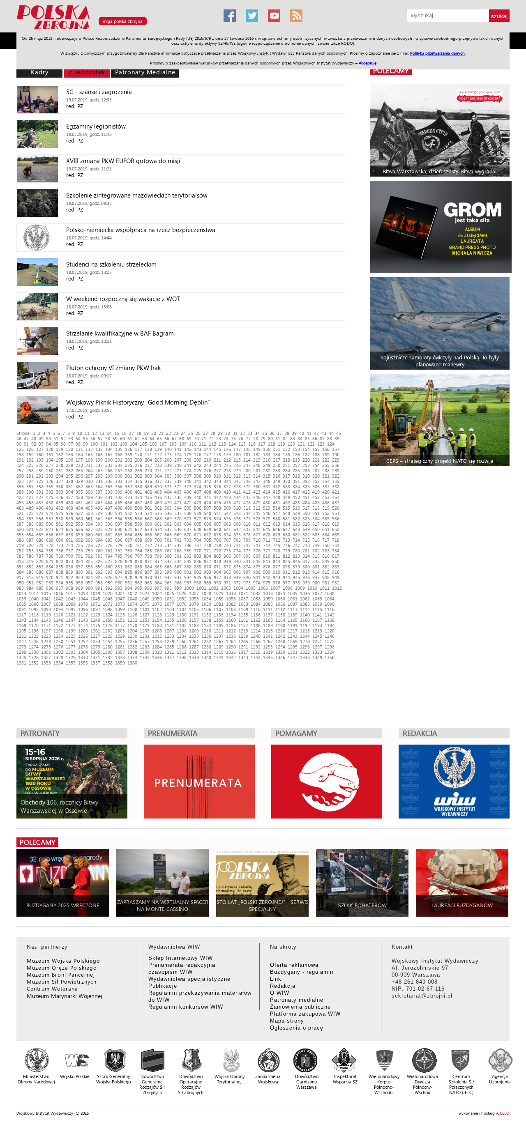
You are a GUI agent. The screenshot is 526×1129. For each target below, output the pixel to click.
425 (49, 497)
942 (266, 577)
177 (207, 454)
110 (192, 443)
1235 (194, 636)
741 (237, 545)
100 (94, 443)
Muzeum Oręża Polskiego (62, 967)
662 (109, 534)
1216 (280, 630)
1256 (132, 641)
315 (266, 475)
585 (326, 518)
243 (207, 465)
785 (20, 556)
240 (178, 465)
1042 (58, 598)
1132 (206, 614)
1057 (243, 598)
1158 (206, 620)
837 (207, 561)
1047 (120, 598)
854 (49, 566)
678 (266, 534)
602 (168, 524)
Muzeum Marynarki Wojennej (64, 996)
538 (187, 513)
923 (79, 577)
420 (326, 491)
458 (49, 502)
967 (187, 582)
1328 (58, 657)
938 (227, 577)
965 (168, 582)
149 (257, 449)
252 (296, 465)
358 (40, 486)
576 (237, 518)
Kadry (39, 72)
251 (286, 465)
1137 (268, 614)
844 (276, 561)
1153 (145, 620)
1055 (219, 598)
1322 (305, 652)
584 (316, 518)
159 (30, 454)
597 (118, 524)
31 (235, 433)
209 (197, 459)
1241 (268, 636)
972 (237, 582)
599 (138, 524)
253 (306, 465)
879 (296, 566)
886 (40, 572)
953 (49, 582)
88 (329, 438)
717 (326, 540)
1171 (46, 625)
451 (306, 497)
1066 (34, 604)
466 (128, 502)
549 (296, 513)
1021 (120, 593)
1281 (120, 646)
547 (276, 513)
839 (227, 561)
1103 (169, 609)
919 (40, 577)
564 (118, 518)
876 (266, 566)
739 (217, 545)
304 (158, 475)
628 (99, 529)
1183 (194, 625)
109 (183, 443)
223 (335, 459)
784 (335, 550)
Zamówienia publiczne (300, 1007)
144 (207, 449)
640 (217, 529)
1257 (145, 641)
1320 (280, 652)
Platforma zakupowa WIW (305, 1014)
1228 (108, 636)
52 (63, 438)
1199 (71, 630)
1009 (300, 588)
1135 (243, 614)
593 (79, 524)
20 (153, 433)
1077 (169, 604)
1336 (157, 657)
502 (158, 507)
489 (30, 507)
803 (197, 556)
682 (306, 534)
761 (109, 550)
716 (316, 540)
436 (158, 497)
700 (158, 540)
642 (237, 529)
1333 (120, 657)
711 (266, 540)
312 (237, 475)
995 (138, 588)
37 (279, 433)
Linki (276, 979)
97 (70, 443)
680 (286, 534)
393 (59, 491)
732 (148, 545)
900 (178, 572)
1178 (132, 625)
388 (335, 486)
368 (138, 486)
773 (227, 550)
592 (69, 524)
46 (18, 438)
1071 (95, 604)
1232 (157, 636)
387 (326, 486)
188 (316, 454)
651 (326, 529)
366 (118, 486)
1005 (251, 588)
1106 (206, 609)
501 (148, 507)
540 (207, 513)
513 (266, 507)
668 (168, 534)
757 (69, 550)
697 (128, 540)
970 (217, 582)
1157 (194, 620)
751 (335, 545)
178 (217, 454)
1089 (317, 604)
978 (296, 582)
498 (118, 507)
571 (187, 518)
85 (307, 438)
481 (276, 502)
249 (266, 465)
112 (212, 443)
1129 (169, 614)
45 (338, 433)
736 (187, 545)
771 (207, 550)
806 (227, 556)
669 (178, 534)
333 (118, 481)
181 (247, 454)
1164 (280, 620)
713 (286, 540)
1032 (256, 593)
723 (59, 545)
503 (168, 507)
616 (306, 524)
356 (20, 486)
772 (217, 550)
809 (257, 556)
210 (207, 459)
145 (217, 449)
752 (20, 550)
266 (109, 470)
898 (158, 572)
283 (276, 470)
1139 (293, 614)
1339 (194, 657)
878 (286, 566)
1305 (95, 652)
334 (128, 481)
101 (104, 443)
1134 (231, 614)
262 (69, 470)
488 (20, 507)
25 (190, 433)
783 (326, 550)
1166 (305, 620)
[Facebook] (230, 15)
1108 (231, 609)
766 (158, 550)
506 (197, 507)
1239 (243, 636)
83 (292, 438)
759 (89, 550)
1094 (58, 609)
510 (237, 507)
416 (286, 491)
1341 (219, 657)
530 (109, 513)
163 (69, 454)
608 (227, 524)
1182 (182, 625)
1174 (83, 625)
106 (153, 443)
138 (148, 449)
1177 (120, 625)
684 (326, 534)
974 (257, 582)
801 (178, 556)
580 (276, 518)
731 (138, 545)
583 (306, 518)
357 (30, 486)
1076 (157, 604)
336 (148, 481)
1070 (83, 604)
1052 (182, 598)
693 (89, 540)
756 (59, 550)
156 (326, 449)
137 (138, 449)
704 (197, 540)
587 (20, 524)
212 (227, 459)
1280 (108, 646)
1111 (268, 609)
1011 (325, 588)
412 (247, 491)
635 (168, 529)
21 (161, 433)
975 (266, 582)
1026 (182, 593)
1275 (46, 646)
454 (335, 497)
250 (276, 465)
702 (178, 540)
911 (286, 572)
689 (49, 540)
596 (109, 524)
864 (148, 566)
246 (237, 465)
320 (316, 475)
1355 (71, 662)
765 (148, 550)
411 (237, 491)
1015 (46, 593)
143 (197, 449)
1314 (206, 652)
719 (20, 545)
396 (89, 491)
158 (20, 454)
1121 (71, 614)
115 (242, 443)
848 (316, 561)
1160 (231, 620)
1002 (214, 588)
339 (178, 481)
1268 (280, 641)
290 (20, 475)
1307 (120, 652)
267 (118, 470)
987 (59, 588)
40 (301, 433)
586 (335, 518)
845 (286, 561)
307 (187, 475)
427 (69, 497)
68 (181, 438)
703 (187, 540)
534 (148, 513)
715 (306, 540)
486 (326, 502)
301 (128, 475)
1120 (58, 614)
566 (138, 518)
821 (49, 561)
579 (266, 518)
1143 (21, 620)
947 (316, 577)
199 (99, 459)
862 (128, 566)
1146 (58, 620)
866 (168, 566)
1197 (46, 630)
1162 (256, 620)
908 (257, 572)
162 (59, 454)
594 (89, 524)
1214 (256, 630)
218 (286, 459)
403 (158, 491)
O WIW (279, 993)
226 (40, 465)
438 (178, 497)
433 (128, 497)
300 (118, 475)
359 (49, 486)
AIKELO (503, 1113)
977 (286, 582)
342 (207, 481)
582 (296, 518)
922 (69, 577)
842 (257, 561)
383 (286, 486)
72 (211, 438)
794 (109, 556)
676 (247, 534)
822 (59, 561)
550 (306, 513)
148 (247, 449)
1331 (95, 657)
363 (89, 486)
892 (99, 572)
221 (316, 459)
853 (40, 566)
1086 (280, 604)
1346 (280, 657)
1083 (243, 604)
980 (316, 582)
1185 (219, 625)
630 (118, 529)
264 (89, 470)
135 (118, 449)
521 (20, 513)
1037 (317, 593)
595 (99, 524)
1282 (132, 646)
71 (203, 438)
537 (178, 513)
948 (326, 577)
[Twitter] (252, 15)
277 (217, 470)
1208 (182, 630)
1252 (83, 641)
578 (257, 518)
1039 (21, 598)
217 (276, 459)
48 (33, 438)
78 (255, 438)
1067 (46, 604)
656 (49, 534)
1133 (219, 614)
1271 (317, 641)
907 (247, 572)
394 (69, 491)
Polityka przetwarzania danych (437, 53)
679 (276, 534)
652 (335, 529)
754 (40, 550)
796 (128, 556)
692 (79, 540)
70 (196, 438)
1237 (219, 636)
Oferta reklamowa (294, 965)
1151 (120, 620)
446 (257, 497)
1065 (21, 604)
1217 (293, 630)
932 (168, 577)
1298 (330, 646)
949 (335, 577)
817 (335, 556)
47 (26, 438)
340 (187, 481)
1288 (206, 646)
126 (30, 449)
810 (266, 556)
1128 (157, 614)
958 (99, 582)
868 (187, 566)
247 (247, 465)
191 (20, 459)
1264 (231, 641)
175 (187, 454)
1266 (256, 641)
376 (217, 486)
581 (286, 518)
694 (99, 540)
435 (148, 497)
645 (266, 529)
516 (296, 507)
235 (128, 465)
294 (59, 475)
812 (286, 556)
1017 (71, 593)
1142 (330, 614)
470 (168, 502)
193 (40, 459)
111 (202, 443)
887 (49, 572)
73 (218, 438)
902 (197, 572)
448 (276, 497)
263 (79, 470)
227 (49, 465)
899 (168, 572)
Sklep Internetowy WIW (180, 958)
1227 (95, 636)
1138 (280, 614)
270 (148, 470)
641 (227, 529)
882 (326, 566)
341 (197, 481)
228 (59, 465)
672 (207, 534)
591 (59, 524)
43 (323, 433)
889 (69, 572)
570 (178, 518)
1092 (34, 609)
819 (30, 561)
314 (257, 475)
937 (217, 577)
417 (296, 491)
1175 (95, 625)
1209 (194, 630)
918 (30, 577)
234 (118, 465)
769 (187, 550)
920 (49, 577)
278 (227, 470)
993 (118, 588)
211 (217, 459)
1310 (157, 652)
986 (49, 588)
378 (237, 486)
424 (40, 497)
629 (109, 529)
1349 (317, 657)
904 (217, 572)
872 (227, 566)
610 (247, 524)
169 (128, 454)
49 (41, 438)
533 (138, 513)
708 (237, 540)
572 (197, 518)
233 (109, 465)
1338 (182, 657)
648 (296, 529)
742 (247, 545)
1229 (120, 636)
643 (247, 529)
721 (40, 545)
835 (187, 561)
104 (133, 443)
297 (89, 475)
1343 (243, 657)
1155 (169, 620)
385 (306, 486)
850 (335, 561)
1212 (231, 630)
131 (79, 449)
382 (276, 486)
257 (20, 470)
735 (178, 545)
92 (33, 443)
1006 (263, 588)
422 (20, 497)
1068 (58, 604)
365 (109, 486)
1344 (256, 657)
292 (40, 475)
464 (109, 502)
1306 (108, 652)
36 (272, 433)
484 (306, 502)
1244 (305, 636)
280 (247, 470)
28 (212, 433)
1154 (157, 620)
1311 (169, 652)
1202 (108, 630)
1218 (305, 630)
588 (30, 524)
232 (99, 465)
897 (148, 572)
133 (99, 449)
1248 (34, 641)
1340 (206, 657)
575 (227, 518)
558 (59, 518)
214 (247, 459)
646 (276, 529)
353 (316, 481)
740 (227, 545)
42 (316, 433)
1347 (293, 657)
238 (158, 465)
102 (114, 443)
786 (30, 556)
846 (296, 561)
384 (296, 486)
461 (79, 502)
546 (266, 513)
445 (247, 497)
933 (178, 577)
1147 (71, 620)
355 (335, 481)
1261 (194, 641)
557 (49, 518)
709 (247, 540)
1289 (219, 646)
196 (69, 459)
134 (109, 449)
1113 (293, 609)
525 (59, 513)
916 (335, 572)
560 (79, 518)
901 (187, 572)
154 (306, 449)
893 (109, 572)
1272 (330, 641)
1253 (95, 641)
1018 (83, 593)
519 (326, 507)
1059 (268, 598)
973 (247, 582)
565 (128, 518)
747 (296, 545)
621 (30, 529)
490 (40, 507)
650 (316, 529)
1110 (256, 609)
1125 (120, 614)
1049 (145, 598)
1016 (58, 593)
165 (89, 454)
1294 (280, 646)
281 (257, 470)
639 (207, 529)
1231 (145, 636)
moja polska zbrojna (123, 21)
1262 (206, 641)
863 (138, 566)
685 (335, 534)
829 (128, 561)
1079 (194, 604)
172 (158, 454)
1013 (21, 593)
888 (59, 572)
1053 (194, 598)
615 (296, 524)
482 (286, 502)
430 (99, 497)
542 (227, 513)
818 (20, 561)
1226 (83, 636)
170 (138, 454)
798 (148, 556)
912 (296, 572)
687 (30, 540)
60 (122, 438)
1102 (157, 609)
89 (337, 438)
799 (158, 556)
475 (217, 502)
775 (247, 550)
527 (79, 513)
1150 (108, 620)
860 (109, 566)
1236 (206, 636)
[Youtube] (274, 15)
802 (187, 556)
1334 (132, 657)
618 (326, 524)
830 (138, 561)
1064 (330, 598)
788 (49, 556)
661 (99, 534)
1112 (280, 609)
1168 (330, 620)
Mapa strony (287, 1021)
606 (207, 524)
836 (197, 561)
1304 (83, 652)
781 (306, 550)
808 (247, 556)
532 (128, 513)
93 (41, 443)
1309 (145, 652)
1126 (132, 614)
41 (309, 433)
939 (237, 577)
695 (109, 540)
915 (326, 572)
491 (49, 507)
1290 (231, 646)
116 (252, 443)
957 (89, 582)
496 (99, 507)
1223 (46, 636)
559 (69, 518)
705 (207, 540)
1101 (145, 609)
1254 (108, 641)
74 (226, 438)
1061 (293, 598)
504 (178, 507)
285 (296, 470)
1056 (231, 598)
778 (276, 550)
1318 (256, 652)
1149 (95, 620)
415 (276, 491)
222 (326, 459)
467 (138, 502)
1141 (317, 614)
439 (187, 497)
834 (178, 561)
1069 (71, 604)
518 (316, 507)
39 (294, 433)
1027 (194, 593)
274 (187, 470)
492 (59, 507)
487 (335, 502)
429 (89, 497)
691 (69, 540)
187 (306, 454)
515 (286, 507)
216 (266, 459)
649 (306, 529)
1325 (21, 657)
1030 (231, 593)
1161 (243, 620)
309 (207, 475)
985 (40, 588)
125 (20, 449)
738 (207, 545)
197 (79, 459)
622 (40, 529)
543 (237, 513)
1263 (219, 641)
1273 (21, 646)
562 (99, 518)
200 (109, 459)
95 (55, 443)
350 (286, 481)
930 (148, 577)
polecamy (390, 70)
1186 (231, 625)
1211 (219, 630)
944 (286, 577)
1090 (330, 604)
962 (138, 582)
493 (69, 507)
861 (118, 566)
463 (99, 502)
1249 (46, 641)
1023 (145, 593)
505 (187, 507)
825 (89, 561)
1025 (169, 593)
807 (237, 556)
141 (178, 449)
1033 (268, 593)
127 (40, 449)
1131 (194, 614)
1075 (145, 604)
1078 (182, 604)
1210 (206, 630)
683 (316, 534)
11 (87, 433)
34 (257, 433)
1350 (330, 657)
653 (20, 534)
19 (146, 433)
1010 (312, 588)
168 (118, 454)
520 (335, 507)
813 (296, 556)
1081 (219, 604)
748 (306, 545)
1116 (330, 609)
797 (138, 556)
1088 (305, 604)
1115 (317, 609)
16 (124, 433)
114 (232, 443)
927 (118, 577)
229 (69, 465)
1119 (46, 614)
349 (276, 481)
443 (227, 497)
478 (247, 502)
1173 (71, 625)
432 (118, 497)
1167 (317, 620)
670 (187, 534)
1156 (182, 620)
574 (217, 518)
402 (148, 491)
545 (257, 513)
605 (197, 524)
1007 (275, 588)
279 (237, 470)
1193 (317, 625)
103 (123, 443)
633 (148, 529)
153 (296, 449)
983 (20, 588)
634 (158, 529)
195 (59, 459)
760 (99, 550)
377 (227, 486)
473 (197, 502)
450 (296, 497)
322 (335, 475)
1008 (288, 588)
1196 (34, 630)
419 (316, 491)
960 (118, 582)
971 (227, 582)
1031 (243, 593)
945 (296, 577)
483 (296, 502)
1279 (95, 646)
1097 (95, 609)
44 (331, 433)
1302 (58, 652)
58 (107, 438)
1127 (145, 614)
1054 (206, 598)
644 (257, 529)
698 (138, 540)
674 (227, 534)
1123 (95, 614)
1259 (169, 641)
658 (69, 534)
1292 (256, 646)
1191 (293, 625)
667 (158, 534)
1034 (280, 593)
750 (326, 545)
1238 (231, 636)
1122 (83, 614)
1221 (21, 636)
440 (197, 497)
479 (257, 502)
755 (49, 550)
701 (168, 540)
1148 (83, 620)
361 (69, 486)
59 (115, 438)
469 (158, 502)
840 (237, 561)
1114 (305, 609)
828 (118, 561)
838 (217, 561)
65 (159, 438)
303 (148, 475)
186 (296, 454)
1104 (182, 609)
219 (296, 459)
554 (20, 518)
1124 (108, 614)
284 (286, 470)
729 (118, 545)
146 (227, 449)
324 (30, 481)
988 (69, 588)
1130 (182, 614)
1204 (132, 630)
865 (158, 566)
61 (129, 438)
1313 (194, 652)
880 (306, 566)
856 (69, 566)
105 (143, 443)
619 (335, 524)
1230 (132, 636)
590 (49, 524)
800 (168, 556)
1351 (21, 662)
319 (306, 475)
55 (85, 438)
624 (59, 529)
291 (30, 475)
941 (257, 577)
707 (227, 540)
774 (237, 550)
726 (89, 545)
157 (335, 449)
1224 (58, 636)
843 (266, 561)
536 (168, 513)
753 (30, 550)
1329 (71, 657)
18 (138, 433)
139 (158, 449)
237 (148, 465)
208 (187, 459)
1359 (120, 662)
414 (266, 491)
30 (227, 433)
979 (306, 582)
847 (306, 561)
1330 (83, 657)
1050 (157, 598)
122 (311, 443)
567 (148, 518)
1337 (169, 657)
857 (79, 566)
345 (237, 481)
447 (266, 497)
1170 (34, 625)
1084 (256, 604)
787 (40, 556)
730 (128, 545)
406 (187, 491)
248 (257, 465)
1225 (71, 636)
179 (227, 454)
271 (158, 470)
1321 (293, 652)
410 (227, 491)
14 (109, 433)
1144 (34, 620)
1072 (108, 604)
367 (128, 486)
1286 (182, 646)
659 (79, 534)
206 (168, 459)
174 (178, 454)
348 (266, 481)
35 (264, 433)
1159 (219, 620)
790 (69, 556)
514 (276, 507)
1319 (268, 652)
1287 (194, 646)
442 (217, 497)
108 (173, 443)
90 (18, 443)
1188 (256, 625)
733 (158, 545)
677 (257, 534)
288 (326, 470)
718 (335, 540)
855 (59, 566)
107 (163, 443)
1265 (243, 641)
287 (316, 470)
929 (138, 577)
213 (237, 459)
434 (138, 497)
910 (276, 572)
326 (49, 481)
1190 (280, 625)
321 (326, 475)
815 (316, 556)
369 (148, 486)
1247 (21, 641)
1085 (268, 604)
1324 (330, 652)
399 (118, 491)
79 (263, 438)
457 (40, 502)
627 (89, 529)
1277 (71, 646)
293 (49, 475)
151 (276, 449)
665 (138, 534)
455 (20, 502)
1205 (145, 630)
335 (138, 481)
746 (286, 545)
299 (109, 475)
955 (69, 582)
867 (178, 566)
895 (128, 572)
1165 (293, 620)
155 (316, 449)
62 (137, 438)
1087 (293, 604)
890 (79, 572)
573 (207, 518)
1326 (34, 657)
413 (257, 491)
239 (168, 465)
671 (197, 534)
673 (217, 534)
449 (286, 497)
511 (247, 507)
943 (276, 577)
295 (69, 475)
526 (69, 513)
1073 (120, 604)
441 (207, 497)
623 (49, 529)
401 (138, 491)
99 (85, 443)
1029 (219, 593)
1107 (219, 609)
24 (183, 433)
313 (247, 475)
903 (207, 572)
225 (30, 465)
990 (89, 588)
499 (128, 507)
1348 (305, 657)
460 (69, 502)
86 (314, 438)
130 (69, 449)
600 (148, 524)
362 (79, 486)
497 (109, 507)
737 (197, 545)
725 (79, 545)
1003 (226, 588)
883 (335, 566)
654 (30, 534)
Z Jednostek (87, 72)
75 (233, 438)
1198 (58, 630)
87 (322, 438)
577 (247, 518)
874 (247, 566)
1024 (157, 593)
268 (128, 470)
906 (237, 572)
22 (168, 433)
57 (100, 438)
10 (79, 433)
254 (316, 465)
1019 (95, 593)
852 (30, 566)
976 (276, 582)
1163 (268, 620)
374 (197, 486)
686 (20, 540)
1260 (182, 641)
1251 (71, 641)
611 (257, 524)
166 (99, 454)
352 (306, 481)
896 (138, 572)
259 (40, 470)
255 (326, 465)
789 (59, 556)
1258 (157, 641)
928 (128, 577)
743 (257, 545)
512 (257, 507)
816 (326, 556)
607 (217, 524)
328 (69, 481)
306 (178, 475)
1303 (71, 652)
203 (138, 459)
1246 (330, 636)
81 (277, 438)
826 (99, 561)
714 (296, 540)
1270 (305, 641)
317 (286, 475)
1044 (83, 598)
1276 (58, 646)
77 (248, 438)
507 (207, 507)
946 (306, 577)
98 (78, 443)
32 (242, 433)
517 (306, 507)
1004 (238, 588)
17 (131, 433)
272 (168, 470)
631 (128, 529)
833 (168, 561)
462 (89, 502)
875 (257, 566)
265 (99, 470)
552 (326, 513)
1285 (169, 646)
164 (79, 454)
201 (118, 459)
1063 (317, 598)
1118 (34, 614)
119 (281, 443)
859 (99, 566)
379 (247, 486)
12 (94, 433)
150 (266, 449)
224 (20, 465)
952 (40, 582)
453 (326, 497)
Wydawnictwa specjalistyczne (189, 979)
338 (168, 481)
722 (49, 545)
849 (326, 561)
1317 (243, 652)
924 (89, 577)
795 (118, 556)
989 (79, 588)
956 (79, 582)
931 (158, 577)
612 (266, 524)
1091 (21, 609)
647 (286, 529)
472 (187, 502)
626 (79, 529)
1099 (120, 609)
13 (101, 433)
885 (30, 572)
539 (197, 513)
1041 (46, 598)
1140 (305, 614)
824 (79, 561)
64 (152, 438)
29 (220, 433)
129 (59, 449)
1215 (268, 630)
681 (296, 534)
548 (286, 513)
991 (99, 588)
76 (240, 438)
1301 (46, 652)
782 (316, 550)
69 (189, 438)
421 (335, 491)
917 (20, 577)
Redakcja (282, 986)
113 (222, 443)
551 (316, 513)
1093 (46, 609)
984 (30, 588)
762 (118, 550)
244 (217, 465)
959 (109, 582)
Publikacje (162, 986)
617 (316, 524)
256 (335, 465)
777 (266, 550)
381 (266, 486)
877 (276, 566)
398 (109, 491)
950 (20, 582)
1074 (132, 604)
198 (89, 459)
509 (227, 507)
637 (187, 529)
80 (270, 438)
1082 (231, 604)
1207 (169, 630)
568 (158, 518)
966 (178, 582)
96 (63, 443)
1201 (95, 630)
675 (237, 534)
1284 (157, 646)
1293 (268, 646)
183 (266, 454)
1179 (145, 625)
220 (306, 459)
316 (276, 475)
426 (59, 497)
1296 (305, 646)
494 (79, 507)
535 (158, 513)
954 (59, 582)
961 (128, 582)
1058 (256, 598)
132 (89, 449)
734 (168, 545)
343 (217, 481)
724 (69, 545)
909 (266, 572)
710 (257, 540)
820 (40, 561)
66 (166, 438)
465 (118, 502)
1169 (21, 625)
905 (227, 572)
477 (237, 502)
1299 (21, 652)
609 (237, 524)
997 (158, 588)
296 (79, 475)
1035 (293, 593)
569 (168, 518)
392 (49, 491)
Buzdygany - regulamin (301, 972)
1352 (34, 662)
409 (217, 491)
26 (198, 433)
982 (335, 582)
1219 (317, 630)
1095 (71, 609)
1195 (21, 630)
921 (59, 577)
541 (217, 513)
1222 (34, 636)
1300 (34, 652)
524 (49, 513)
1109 (243, 609)
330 (89, 481)
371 (168, 486)
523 (40, 513)
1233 (169, 636)
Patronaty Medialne (145, 72)
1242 (280, 636)
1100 (132, 609)
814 (306, 556)
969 (207, 582)
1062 (305, 598)
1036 (305, 593)
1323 (317, 652)
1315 (219, 652)
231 (89, 465)
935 (197, 577)
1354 (58, 662)
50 (48, 438)
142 (187, 449)
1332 (108, 657)
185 (286, 454)
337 (158, 481)
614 (286, 524)
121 (301, 443)
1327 (46, 657)
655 (40, 534)
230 (79, 465)
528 (89, 513)
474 (207, 502)
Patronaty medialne (296, 1000)
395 (79, 491)
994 (128, 588)
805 (217, 556)
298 (99, 475)
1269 (293, 641)
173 (168, 454)
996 (148, 588)
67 (174, 438)
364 (99, 486)
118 (271, 443)
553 (335, 513)
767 (168, 550)
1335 (145, 657)
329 (79, 481)
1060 (280, 598)
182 (257, 454)
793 (99, 556)
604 (187, 524)
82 (285, 438)
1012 (337, 588)
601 (158, 524)
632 (138, 529)
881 (316, 566)
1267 (268, 641)
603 (178, 524)
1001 (201, 588)
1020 (108, 593)
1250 (58, 641)
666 (148, 534)
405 (178, 491)
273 (178, 470)
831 (148, 561)
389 (20, 491)
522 (30, 513)
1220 (330, 630)
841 (247, 561)
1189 (268, 625)
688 (40, 540)
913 (306, 572)
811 (276, 556)
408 (207, 491)
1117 (21, 614)
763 (128, 550)
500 (138, 507)
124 (331, 443)
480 (266, 502)
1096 (83, 609)
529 (99, 513)
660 (89, 534)
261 (59, 470)
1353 (46, 662)
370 (158, 486)
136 (128, 449)
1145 (46, 620)
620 (20, 529)
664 (128, 534)
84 (300, 438)
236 (138, 465)
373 (187, 486)
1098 (108, 609)
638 (197, 529)
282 (266, 470)
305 (168, 475)
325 (40, 481)
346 (247, 481)
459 (59, 502)
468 (148, 502)
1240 (256, 636)
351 (296, 481)
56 (92, 438)
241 (187, 465)
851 (20, 566)
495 (89, 507)
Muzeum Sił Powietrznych (62, 981)
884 (20, 572)
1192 (305, 625)
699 (148, 540)
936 (207, 577)
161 (49, 454)
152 (286, 449)
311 (227, 475)
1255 (120, 641)
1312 (182, 652)
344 (227, 481)
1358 (108, 662)
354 (326, 481)
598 (128, 524)
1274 (34, 646)
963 (148, 582)
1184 (206, 625)
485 (316, 502)
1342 (231, 657)
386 (316, 486)
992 (109, 588)
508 (217, 507)
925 (99, 577)
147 (237, 449)
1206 (157, 630)
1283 (145, 646)
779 (286, 550)
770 (197, 550)
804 (207, 556)
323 (20, 481)
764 (138, 550)
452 (316, 497)
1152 (132, 620)
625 (69, 529)
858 (89, 566)
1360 (132, 662)
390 (30, 491)
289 (335, 470)
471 (178, 502)
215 (257, 459)
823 (69, 561)
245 (227, 465)
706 (217, 540)
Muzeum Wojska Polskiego (63, 960)
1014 (34, 593)
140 (168, 449)
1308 (132, 652)
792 (89, 556)
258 (30, 470)
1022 (132, 593)
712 (276, 540)
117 (261, 443)
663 (118, 534)
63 (144, 438)
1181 (169, 625)
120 (291, 443)
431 (109, 497)
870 (207, 566)
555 (30, 518)
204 (148, 459)
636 (178, 529)
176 (197, 454)
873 (237, 566)
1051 (169, 598)
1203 (120, 630)
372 (178, 486)
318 (296, 475)
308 (197, 475)
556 (40, 518)
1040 (34, 598)
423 (30, 497)
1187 (243, 625)
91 (26, 443)
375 (207, 486)
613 (276, 524)
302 (138, 475)
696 (118, 540)
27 (205, 433)
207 (178, 459)
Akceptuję (367, 62)
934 (187, 577)
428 (79, 497)
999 (178, 588)
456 (30, 502)
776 (257, 550)
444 (237, 497)
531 (118, 513)
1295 (293, 646)
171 (148, 454)
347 (257, 481)
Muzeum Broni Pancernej (61, 974)
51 (55, 438)
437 (168, 497)
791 (79, 556)
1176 (108, 625)
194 (49, 459)
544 (247, 513)
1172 (58, 625)
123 (321, 443)
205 (158, 459)
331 (99, 481)
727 (99, 545)
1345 (268, 657)
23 (175, 433)
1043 (71, 598)
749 (316, 545)
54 (78, 438)
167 (109, 454)
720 (30, 545)
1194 (330, 625)
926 (109, 577)
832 (158, 561)
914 (316, 572)
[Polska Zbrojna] (115, 28)
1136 (256, 614)
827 (109, 561)
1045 (95, 598)
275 (197, 470)
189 (326, 454)
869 (197, 566)
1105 (194, 609)
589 (40, 524)
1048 (132, 598)
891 (89, 572)
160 (40, 454)
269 (138, 470)
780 (296, 550)
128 (49, 449)
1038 (330, 593)
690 (59, 540)
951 (30, 582)
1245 (317, 636)
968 (197, 582)
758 (79, 550)
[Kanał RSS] (296, 15)
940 (247, 577)
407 (197, 491)
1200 (83, 630)
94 (48, 443)
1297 (317, 646)
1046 (108, 598)
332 (109, 481)
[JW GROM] (441, 227)
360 (59, 486)
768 (178, 550)
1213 (243, 630)
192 (30, 459)
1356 (83, 662)
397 (99, 491)
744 (266, 545)
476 (227, 502)
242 (197, 465)
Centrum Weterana (52, 988)
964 (158, 582)
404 (168, 491)
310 (217, 475)
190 (335, 454)
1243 (293, 636)
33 (249, 433)
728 (109, 545)
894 (118, 572)
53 (70, 438)
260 (49, 470)
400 (128, 491)
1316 (231, 652)
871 (217, 566)
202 (128, 459)
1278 (83, 646)
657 (59, 534)
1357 (95, 662)
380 (257, 486)
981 (326, 582)
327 (59, 481)
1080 (206, 604)
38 (286, 433)
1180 (157, 625)
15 (116, 433)
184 (276, 454)
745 (276, 545)
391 (40, 491)
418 (306, 491)
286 (306, 470)
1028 (206, 593)
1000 (189, 588)
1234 (182, 636)
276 (207, 470)
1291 (243, 646)
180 (237, 454)
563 (109, 518)
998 (168, 588)
